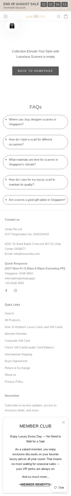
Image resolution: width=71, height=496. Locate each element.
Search (9, 313)
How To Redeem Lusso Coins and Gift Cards (34, 327)
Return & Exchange (17, 368)
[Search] (59, 16)
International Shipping (18, 354)
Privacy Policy (14, 381)
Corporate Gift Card (17, 340)
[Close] (63, 422)
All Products (12, 320)
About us (10, 374)
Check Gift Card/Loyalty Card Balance (29, 347)
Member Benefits (16, 333)
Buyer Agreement (16, 361)
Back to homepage (35, 70)
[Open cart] (65, 16)
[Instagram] (15, 290)
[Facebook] (6, 290)
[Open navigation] (5, 16)
